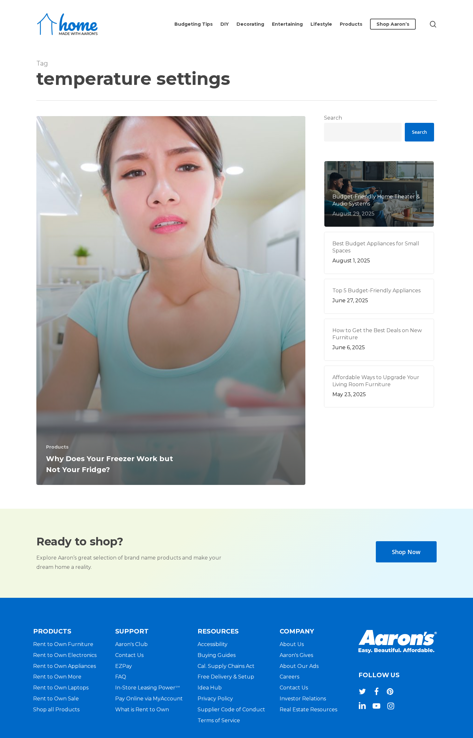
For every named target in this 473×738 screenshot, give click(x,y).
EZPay (123, 666)
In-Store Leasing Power (147, 688)
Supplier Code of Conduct (231, 709)
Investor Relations (303, 699)
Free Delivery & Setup (226, 677)
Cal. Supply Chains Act (226, 666)
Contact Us (129, 655)
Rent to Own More (57, 677)
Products (57, 447)
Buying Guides (217, 655)
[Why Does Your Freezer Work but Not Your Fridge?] (171, 300)
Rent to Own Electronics (65, 655)
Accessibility (212, 644)
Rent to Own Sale (56, 699)
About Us (292, 644)
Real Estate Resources (308, 709)
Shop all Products (56, 709)
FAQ (120, 677)
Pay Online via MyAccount (149, 699)
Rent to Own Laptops (60, 688)
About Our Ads (299, 666)
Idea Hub (210, 688)
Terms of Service (219, 720)
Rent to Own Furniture (63, 644)
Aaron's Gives (296, 655)
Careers (289, 677)
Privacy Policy (215, 699)
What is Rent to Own (142, 709)
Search (333, 118)
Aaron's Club (131, 644)
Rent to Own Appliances (64, 666)
